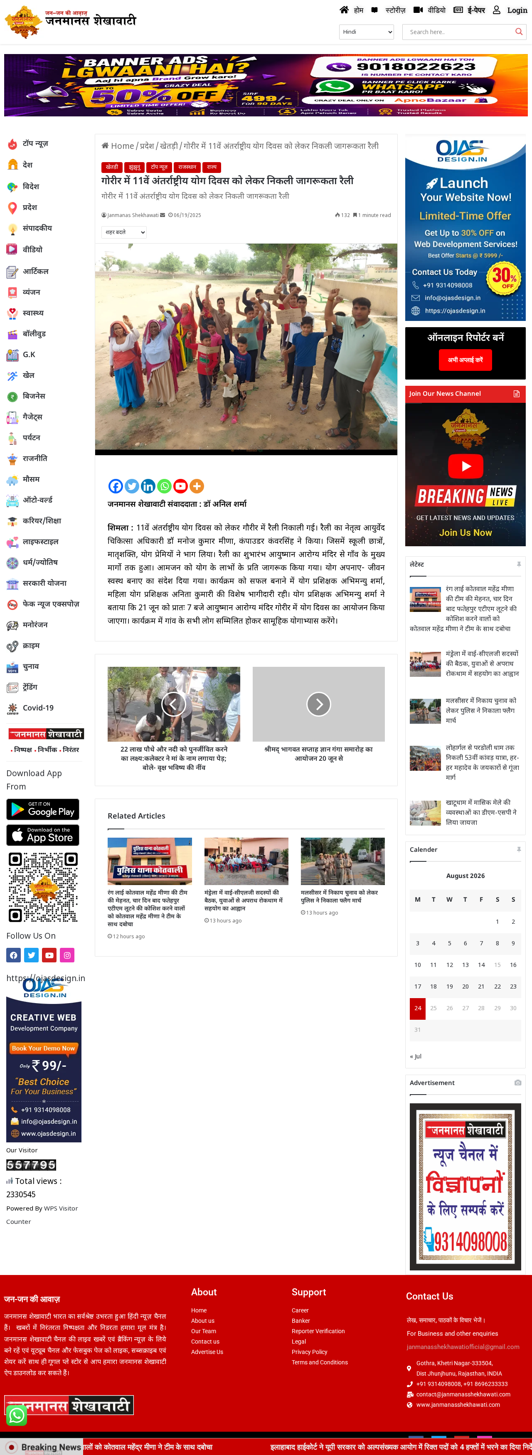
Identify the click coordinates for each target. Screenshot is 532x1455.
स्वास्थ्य (33, 313)
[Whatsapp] (164, 480)
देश (27, 165)
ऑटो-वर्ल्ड (37, 501)
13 (465, 965)
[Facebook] (13, 955)
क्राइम (31, 646)
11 (433, 965)
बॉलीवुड (34, 334)
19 (449, 987)
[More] (197, 480)
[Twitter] (31, 955)
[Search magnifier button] (519, 31)
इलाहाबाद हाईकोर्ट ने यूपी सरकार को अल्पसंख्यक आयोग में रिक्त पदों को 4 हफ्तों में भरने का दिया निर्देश (323, 1447)
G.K (29, 355)
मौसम (31, 480)
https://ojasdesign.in (44, 979)
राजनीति (35, 459)
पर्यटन (31, 438)
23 (513, 987)
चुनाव (31, 667)
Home (121, 147)
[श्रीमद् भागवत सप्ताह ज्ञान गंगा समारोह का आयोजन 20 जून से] (319, 704)
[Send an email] (162, 215)
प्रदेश (30, 208)
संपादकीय (37, 229)
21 (481, 987)
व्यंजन (31, 293)
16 (513, 965)
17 (417, 987)
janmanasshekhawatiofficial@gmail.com (463, 1347)
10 (417, 965)
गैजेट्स (32, 417)
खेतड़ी (169, 147)
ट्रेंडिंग (30, 688)
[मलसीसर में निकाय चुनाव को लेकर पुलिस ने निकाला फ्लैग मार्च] (343, 861)
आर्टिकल (36, 272)
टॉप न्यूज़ (35, 144)
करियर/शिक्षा (42, 521)
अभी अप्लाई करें (465, 359)
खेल (28, 376)
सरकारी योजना (44, 584)
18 (433, 987)
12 (449, 965)
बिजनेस (34, 397)
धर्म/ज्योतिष (40, 563)
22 (497, 987)
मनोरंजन (35, 625)
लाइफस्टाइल (41, 542)
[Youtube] (49, 955)
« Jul (415, 1057)
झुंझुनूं (134, 167)
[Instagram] (67, 955)
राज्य (212, 167)
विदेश (31, 187)
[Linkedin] (148, 480)
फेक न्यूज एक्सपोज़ (51, 604)
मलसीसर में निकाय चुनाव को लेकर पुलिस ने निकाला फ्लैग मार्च (339, 897)
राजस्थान (187, 167)
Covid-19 (38, 708)
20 (465, 987)
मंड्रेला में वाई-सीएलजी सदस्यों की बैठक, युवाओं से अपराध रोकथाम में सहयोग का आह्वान (243, 901)
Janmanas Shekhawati (133, 215)
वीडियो (32, 250)
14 (481, 965)
